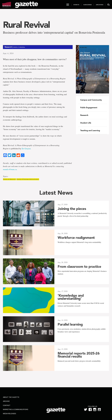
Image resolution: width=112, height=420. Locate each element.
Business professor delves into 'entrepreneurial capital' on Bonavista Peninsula (54, 32)
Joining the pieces (72, 208)
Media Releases (9, 413)
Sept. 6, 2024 (8, 53)
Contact (6, 405)
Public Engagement (88, 107)
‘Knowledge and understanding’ (71, 297)
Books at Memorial (9, 179)
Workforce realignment (76, 237)
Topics (5, 176)
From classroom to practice (79, 266)
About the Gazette (11, 397)
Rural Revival (26, 24)
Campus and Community (91, 100)
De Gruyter (26, 148)
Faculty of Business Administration (28, 179)
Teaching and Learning (90, 130)
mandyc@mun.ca (10, 169)
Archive (6, 401)
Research (84, 115)
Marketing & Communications (15, 409)
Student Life (85, 123)
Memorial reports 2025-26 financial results (79, 355)
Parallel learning (70, 324)
